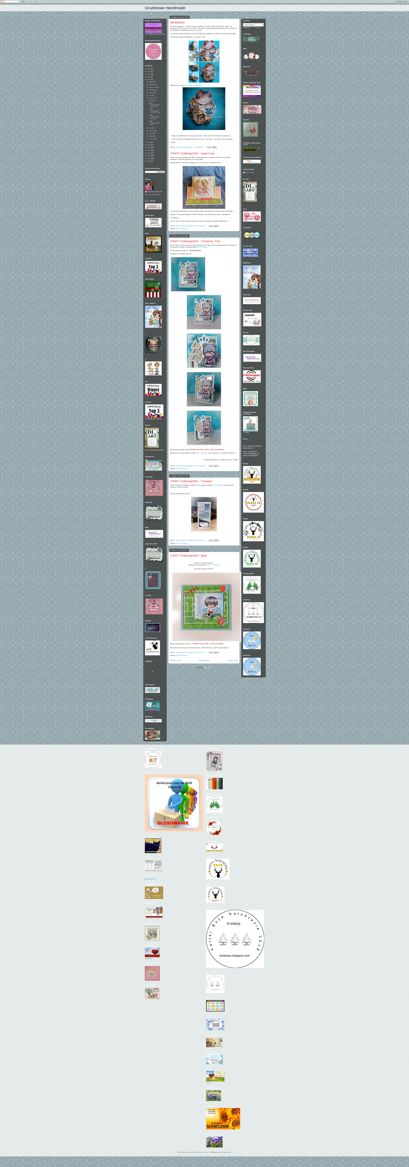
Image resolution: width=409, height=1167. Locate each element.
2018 (149, 150)
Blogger (228, 1152)
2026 (149, 69)
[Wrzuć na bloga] (210, 147)
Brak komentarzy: (200, 226)
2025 (149, 71)
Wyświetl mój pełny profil (152, 194)
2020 (149, 145)
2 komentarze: (199, 147)
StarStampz (218, 643)
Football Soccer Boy (200, 643)
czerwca (152, 98)
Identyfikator (177, 22)
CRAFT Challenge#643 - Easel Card (192, 153)
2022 (149, 79)
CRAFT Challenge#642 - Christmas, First (195, 241)
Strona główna (204, 660)
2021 (149, 142)
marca (151, 133)
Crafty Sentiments (216, 449)
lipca (150, 95)
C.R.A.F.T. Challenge (212, 565)
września (152, 90)
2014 (149, 161)
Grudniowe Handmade (165, 8)
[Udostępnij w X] (212, 147)
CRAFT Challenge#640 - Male (188, 555)
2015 (149, 158)
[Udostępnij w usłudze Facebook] (214, 147)
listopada (152, 84)
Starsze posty (233, 660)
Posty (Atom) (208, 667)
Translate (258, 27)
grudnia (151, 82)
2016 (149, 156)
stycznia (152, 139)
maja (150, 128)
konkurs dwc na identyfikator (193, 85)
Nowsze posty (175, 660)
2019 (149, 147)
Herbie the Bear (197, 449)
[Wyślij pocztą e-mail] (208, 147)
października (153, 87)
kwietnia (151, 131)
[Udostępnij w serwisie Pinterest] (216, 147)
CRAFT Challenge (181, 229)
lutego (151, 136)
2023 (149, 77)
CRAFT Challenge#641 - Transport (191, 481)
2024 (149, 74)
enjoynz (206, 1152)
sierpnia (151, 93)
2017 (149, 153)
